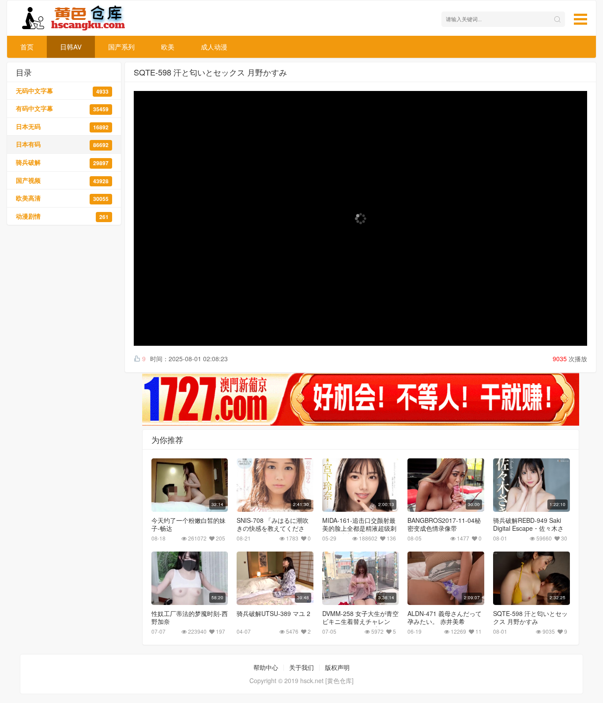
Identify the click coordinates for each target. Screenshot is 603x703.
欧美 (167, 46)
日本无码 (62, 126)
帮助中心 (265, 667)
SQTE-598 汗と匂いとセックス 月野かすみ (530, 617)
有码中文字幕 (62, 108)
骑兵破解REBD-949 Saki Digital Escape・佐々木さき (528, 528)
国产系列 (121, 46)
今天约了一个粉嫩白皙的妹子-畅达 (188, 524)
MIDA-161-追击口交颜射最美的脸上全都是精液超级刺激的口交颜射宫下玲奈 (359, 528)
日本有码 (62, 144)
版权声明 (337, 667)
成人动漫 (214, 46)
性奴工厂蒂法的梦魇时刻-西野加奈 (189, 617)
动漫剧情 (62, 216)
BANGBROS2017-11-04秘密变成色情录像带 (444, 524)
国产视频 (62, 180)
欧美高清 (62, 198)
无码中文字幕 (62, 90)
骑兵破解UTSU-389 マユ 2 (273, 613)
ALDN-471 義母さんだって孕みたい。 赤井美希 (444, 617)
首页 (27, 46)
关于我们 (301, 667)
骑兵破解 (62, 162)
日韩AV (71, 46)
